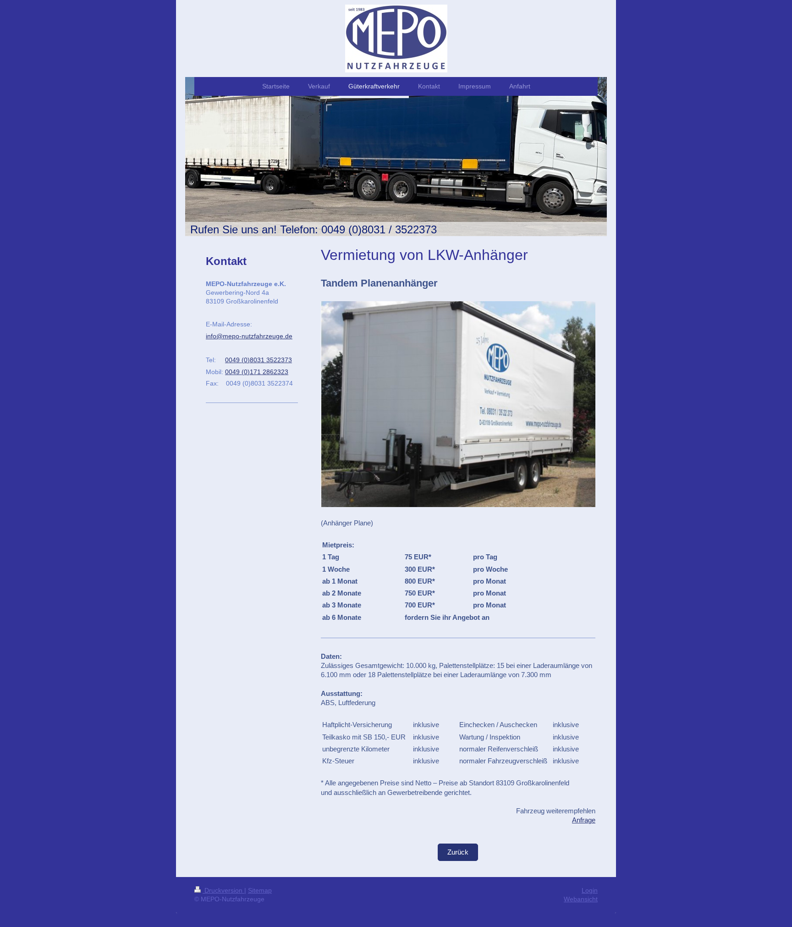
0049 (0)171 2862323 (256, 371)
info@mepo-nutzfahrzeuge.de (249, 336)
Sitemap (260, 890)
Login (590, 890)
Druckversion (223, 890)
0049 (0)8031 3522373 (258, 360)
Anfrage (583, 820)
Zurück (457, 852)
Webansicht (581, 899)
